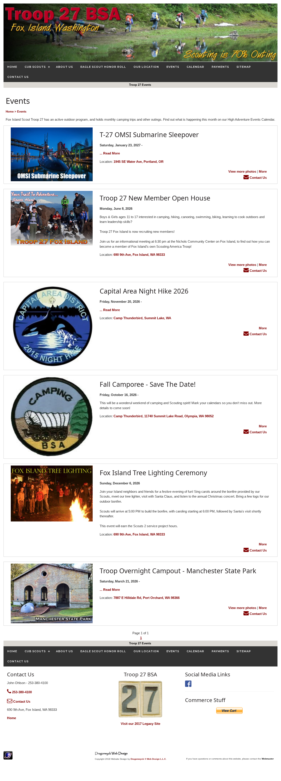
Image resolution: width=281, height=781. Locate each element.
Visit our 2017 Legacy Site (140, 723)
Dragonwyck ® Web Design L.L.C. (148, 759)
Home (11, 718)
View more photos (242, 171)
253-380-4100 (21, 692)
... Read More (110, 153)
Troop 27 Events (140, 84)
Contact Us (258, 177)
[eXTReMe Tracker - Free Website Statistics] (8, 757)
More (263, 171)
